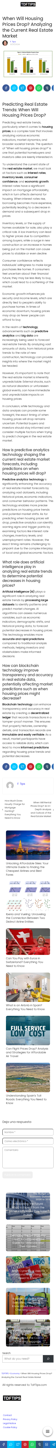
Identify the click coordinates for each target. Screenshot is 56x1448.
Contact (7, 1415)
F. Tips (13, 41)
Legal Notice (9, 1423)
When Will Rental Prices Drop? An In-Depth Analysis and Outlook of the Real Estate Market (41, 809)
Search (6, 1353)
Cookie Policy (10, 1427)
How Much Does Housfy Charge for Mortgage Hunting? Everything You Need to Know (15, 809)
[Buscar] (48, 1358)
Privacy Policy (10, 1419)
